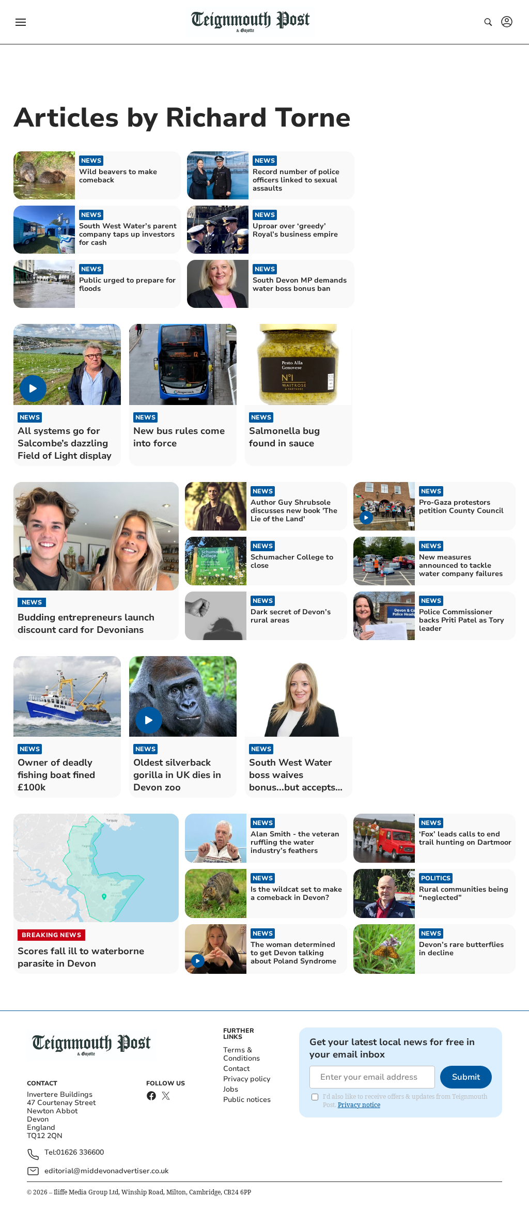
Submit (466, 1077)
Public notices (247, 1100)
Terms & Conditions (241, 1054)
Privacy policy (246, 1079)
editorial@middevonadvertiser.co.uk (106, 1171)
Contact (236, 1069)
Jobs (230, 1089)
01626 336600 (80, 1152)
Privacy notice (359, 1105)
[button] (20, 22)
